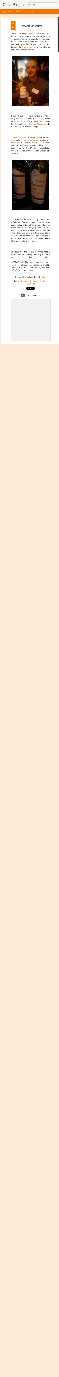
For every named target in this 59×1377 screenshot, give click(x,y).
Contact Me (28, 11)
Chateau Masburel (30, 26)
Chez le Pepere (29, 47)
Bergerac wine (33, 139)
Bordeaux (34, 281)
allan (44, 276)
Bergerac (25, 281)
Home (19, 11)
